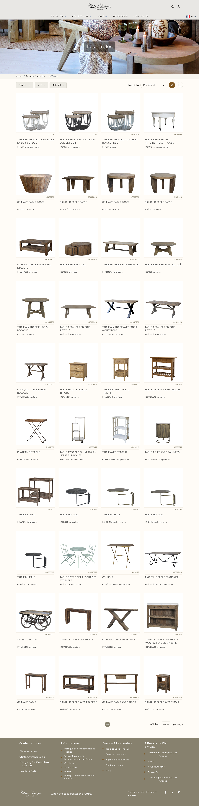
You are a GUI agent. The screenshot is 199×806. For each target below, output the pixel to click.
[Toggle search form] (172, 6)
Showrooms (70, 767)
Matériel (56, 85)
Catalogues (70, 763)
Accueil (19, 76)
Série (100, 16)
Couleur (22, 85)
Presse (67, 771)
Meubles (41, 76)
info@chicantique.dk (33, 757)
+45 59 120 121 (29, 751)
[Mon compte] (178, 6)
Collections (80, 16)
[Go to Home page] (99, 6)
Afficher (154, 724)
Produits (57, 16)
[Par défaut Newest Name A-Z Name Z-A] (153, 85)
